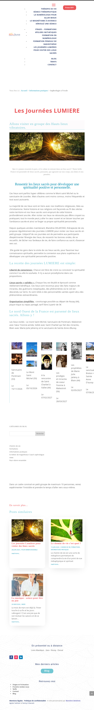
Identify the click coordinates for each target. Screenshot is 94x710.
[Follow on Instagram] (16, 657)
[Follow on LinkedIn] (21, 657)
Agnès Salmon (14, 703)
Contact (52, 64)
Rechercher (40, 433)
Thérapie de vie (49, 9)
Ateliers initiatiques (46, 32)
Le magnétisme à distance (43, 21)
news (11, 457)
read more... (16, 553)
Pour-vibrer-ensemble (17, 460)
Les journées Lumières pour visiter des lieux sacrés (45, 50)
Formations (13, 449)
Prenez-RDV (69, 7)
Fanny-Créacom (28, 703)
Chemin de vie (14, 446)
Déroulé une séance (46, 24)
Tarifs (53, 61)
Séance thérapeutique (45, 12)
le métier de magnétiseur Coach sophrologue (26, 455)
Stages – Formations (46, 29)
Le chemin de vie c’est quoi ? (66, 543)
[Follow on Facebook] (11, 657)
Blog (54, 59)
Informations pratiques (38, 91)
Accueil (24, 91)
